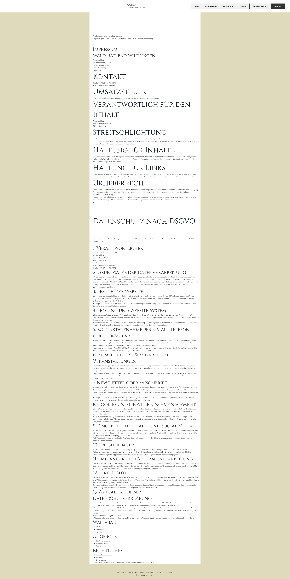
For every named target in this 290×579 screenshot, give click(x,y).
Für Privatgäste (102, 543)
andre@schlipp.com (107, 85)
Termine (99, 532)
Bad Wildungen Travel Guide (146, 572)
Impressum (100, 557)
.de (94, 202)
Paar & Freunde (102, 546)
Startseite (100, 527)
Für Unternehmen (103, 541)
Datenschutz (101, 560)
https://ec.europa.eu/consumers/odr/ (113, 141)
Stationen (100, 529)
